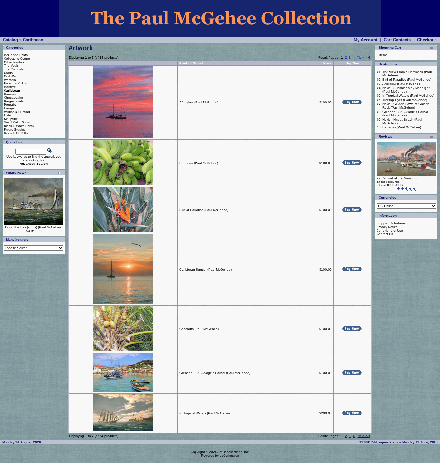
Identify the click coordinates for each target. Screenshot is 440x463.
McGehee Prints (16, 55)
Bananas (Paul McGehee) (198, 163)
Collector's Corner (17, 58)
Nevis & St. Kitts (16, 133)
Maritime (10, 87)
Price (327, 63)
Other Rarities (14, 62)
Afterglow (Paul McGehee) (198, 102)
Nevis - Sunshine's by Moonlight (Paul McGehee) (406, 89)
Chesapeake (13, 97)
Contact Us (385, 234)
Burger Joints (14, 101)
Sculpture (11, 119)
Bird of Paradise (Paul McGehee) (203, 210)
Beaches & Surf (15, 83)
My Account (365, 39)
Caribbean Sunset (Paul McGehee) (205, 269)
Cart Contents (397, 39)
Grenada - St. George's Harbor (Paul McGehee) (214, 373)
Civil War (10, 76)
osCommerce (229, 455)
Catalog (10, 39)
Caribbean (33, 39)
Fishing (9, 115)
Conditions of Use (390, 230)
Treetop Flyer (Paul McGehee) (404, 100)
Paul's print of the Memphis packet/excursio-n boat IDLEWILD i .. (397, 181)
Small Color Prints (17, 122)
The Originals (14, 69)
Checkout (426, 39)
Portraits (10, 104)
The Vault (11, 65)
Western (10, 80)
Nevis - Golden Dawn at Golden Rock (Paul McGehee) (405, 105)
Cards (8, 72)
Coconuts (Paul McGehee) (199, 328)
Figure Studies (14, 129)
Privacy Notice (387, 227)
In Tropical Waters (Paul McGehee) (205, 413)
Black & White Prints (19, 126)
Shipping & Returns (391, 223)
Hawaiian (10, 94)
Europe (9, 108)
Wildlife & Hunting (17, 111)
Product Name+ (191, 63)
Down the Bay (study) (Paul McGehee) (33, 227)
